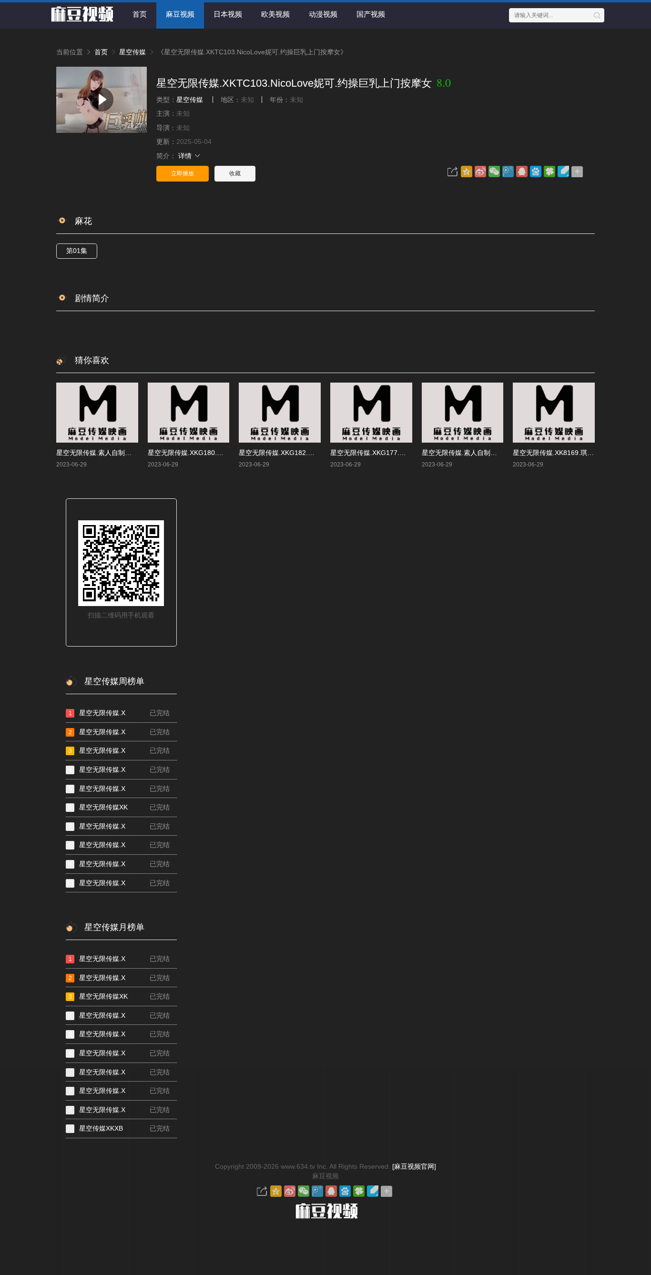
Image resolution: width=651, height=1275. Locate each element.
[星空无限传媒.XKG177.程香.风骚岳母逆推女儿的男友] (371, 413)
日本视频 (228, 14)
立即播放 (182, 173)
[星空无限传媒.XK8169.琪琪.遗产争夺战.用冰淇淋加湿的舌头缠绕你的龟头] (554, 413)
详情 (185, 156)
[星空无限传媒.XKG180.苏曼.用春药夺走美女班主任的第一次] (189, 413)
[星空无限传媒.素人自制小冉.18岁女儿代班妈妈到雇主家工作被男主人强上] (97, 413)
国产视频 (370, 14)
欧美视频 (275, 14)
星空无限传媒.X (119, 713)
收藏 (235, 173)
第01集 (76, 250)
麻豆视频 (180, 14)
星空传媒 (132, 52)
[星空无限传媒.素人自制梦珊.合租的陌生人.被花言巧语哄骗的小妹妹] (463, 413)
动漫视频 (323, 14)
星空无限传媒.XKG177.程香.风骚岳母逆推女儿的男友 (409, 452)
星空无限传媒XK (119, 807)
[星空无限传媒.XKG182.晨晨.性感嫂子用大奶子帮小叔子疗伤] (280, 413)
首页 (139, 14)
